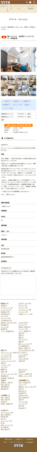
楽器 (20, 335)
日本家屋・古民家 (6, 378)
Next (34, 57)
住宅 (28, 148)
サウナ (3, 367)
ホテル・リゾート (7, 323)
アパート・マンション (8, 148)
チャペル (3, 327)
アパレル (21, 325)
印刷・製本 (4, 385)
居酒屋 (3, 306)
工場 (2, 380)
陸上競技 (21, 408)
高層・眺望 (4, 429)
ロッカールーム (5, 412)
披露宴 (3, 329)
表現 (20, 399)
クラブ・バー (23, 303)
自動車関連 (4, 387)
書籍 (20, 337)
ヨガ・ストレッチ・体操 (8, 352)
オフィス (22, 369)
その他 (4, 150)
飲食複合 (3, 312)
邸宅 (20, 389)
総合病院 (21, 393)
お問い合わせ (8, 439)
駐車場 (17, 148)
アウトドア (22, 402)
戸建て (3, 372)
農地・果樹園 (5, 415)
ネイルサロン (5, 357)
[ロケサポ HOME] (5, 3)
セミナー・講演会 (24, 374)
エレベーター (5, 421)
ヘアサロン (4, 365)
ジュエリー (22, 329)
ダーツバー (22, 312)
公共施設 (4, 395)
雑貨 (20, 333)
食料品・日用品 (23, 348)
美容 (2, 350)
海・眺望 (3, 427)
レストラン (4, 318)
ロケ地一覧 (29, 439)
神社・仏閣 (4, 397)
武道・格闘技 (23, 397)
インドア (21, 404)
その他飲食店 (5, 320)
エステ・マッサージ (7, 361)
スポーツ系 (22, 359)
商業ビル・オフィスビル (26, 387)
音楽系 (21, 357)
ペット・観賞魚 (23, 331)
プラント (21, 385)
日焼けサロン (5, 359)
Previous (2, 57)
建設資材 (3, 389)
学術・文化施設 (23, 382)
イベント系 (22, 355)
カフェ (3, 316)
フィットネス (5, 355)
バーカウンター (23, 310)
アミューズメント (25, 350)
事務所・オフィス (24, 376)
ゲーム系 (21, 352)
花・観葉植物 (23, 346)
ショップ (22, 323)
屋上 (20, 148)
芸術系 (21, 361)
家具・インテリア (24, 344)
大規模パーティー (24, 314)
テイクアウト (5, 310)
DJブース (22, 306)
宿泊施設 (3, 325)
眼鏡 (20, 342)
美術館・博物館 (5, 404)
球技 (20, 406)
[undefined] (18, 59)
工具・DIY (22, 339)
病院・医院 (4, 399)
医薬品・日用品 (23, 327)
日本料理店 (4, 314)
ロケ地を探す (29, 442)
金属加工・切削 (5, 382)
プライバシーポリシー (16, 442)
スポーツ (22, 395)
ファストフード (5, 308)
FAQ (5, 442)
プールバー (22, 308)
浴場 (2, 363)
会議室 (21, 372)
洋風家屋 (3, 376)
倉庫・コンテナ (5, 425)
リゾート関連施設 (6, 331)
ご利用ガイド (19, 439)
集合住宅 (24, 148)
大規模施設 (22, 380)
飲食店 (3, 303)
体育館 (3, 402)
